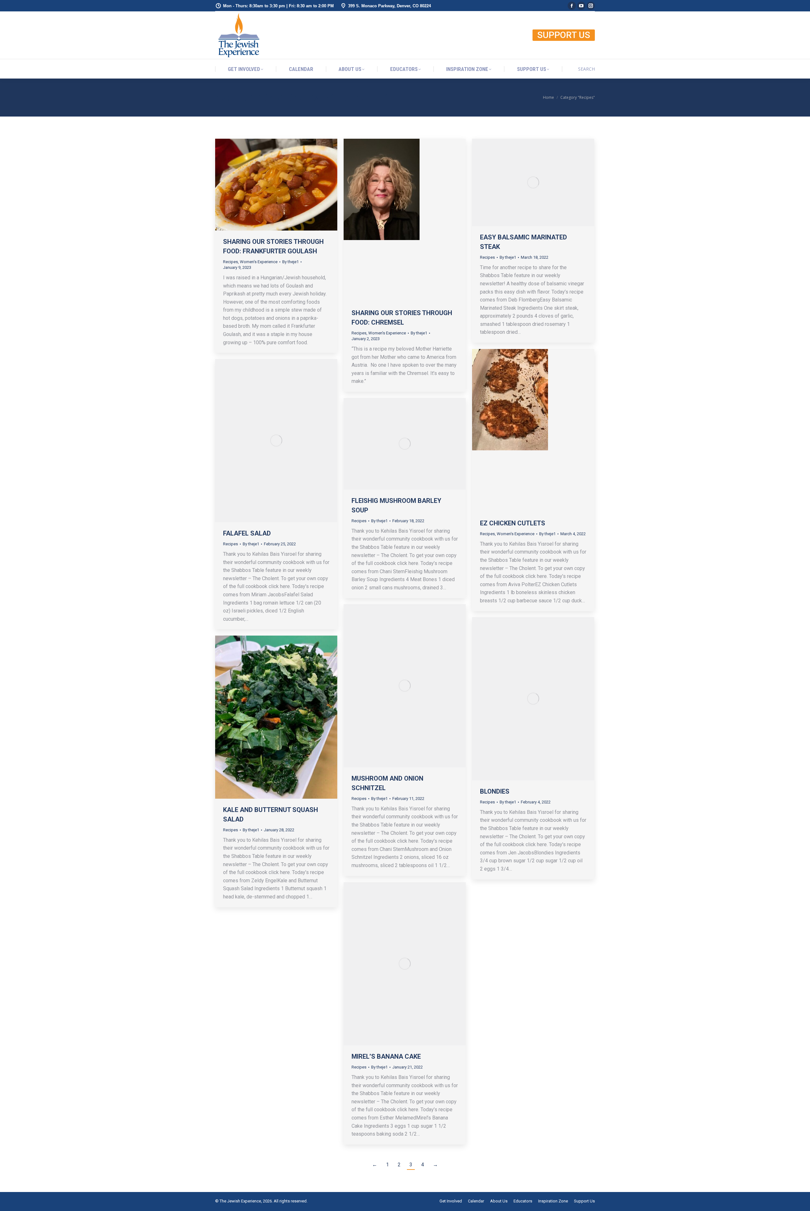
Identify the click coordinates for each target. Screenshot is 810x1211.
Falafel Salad (247, 533)
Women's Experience (258, 261)
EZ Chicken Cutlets (512, 523)
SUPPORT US (563, 35)
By (290, 261)
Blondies (494, 791)
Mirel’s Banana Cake (386, 1056)
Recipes (230, 261)
